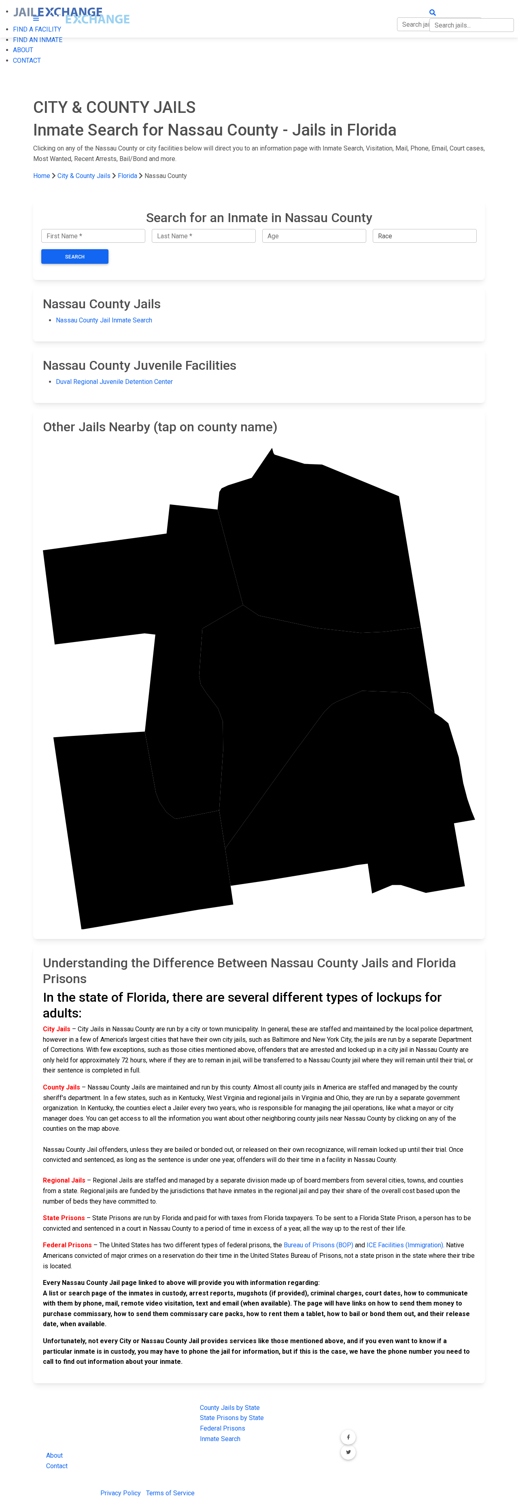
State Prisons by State (232, 1418)
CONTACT (27, 60)
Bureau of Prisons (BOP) (318, 1245)
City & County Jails (83, 176)
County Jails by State (230, 1408)
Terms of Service (170, 1493)
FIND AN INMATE (37, 40)
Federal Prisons (222, 1428)
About (54, 1455)
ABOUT (23, 50)
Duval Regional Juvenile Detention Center (114, 382)
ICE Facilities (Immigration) (405, 1245)
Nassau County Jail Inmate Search (104, 320)
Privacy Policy (120, 1493)
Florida (127, 176)
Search (75, 257)
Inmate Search (220, 1439)
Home (41, 176)
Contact (57, 1466)
